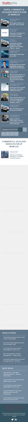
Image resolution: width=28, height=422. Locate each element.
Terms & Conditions (19, 408)
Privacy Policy (10, 410)
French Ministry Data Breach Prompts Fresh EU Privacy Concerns (13, 398)
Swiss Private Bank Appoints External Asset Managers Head (13, 343)
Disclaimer (18, 410)
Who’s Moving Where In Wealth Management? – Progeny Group (12, 354)
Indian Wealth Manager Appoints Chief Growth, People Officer (14, 338)
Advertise (19, 405)
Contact (14, 405)
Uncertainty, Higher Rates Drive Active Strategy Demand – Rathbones (14, 360)
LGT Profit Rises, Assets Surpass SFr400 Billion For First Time (12, 349)
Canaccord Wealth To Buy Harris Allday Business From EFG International (12, 392)
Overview (7, 405)
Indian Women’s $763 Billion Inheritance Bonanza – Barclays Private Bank (12, 374)
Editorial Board (8, 408)
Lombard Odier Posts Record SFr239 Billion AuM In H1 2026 (13, 380)
